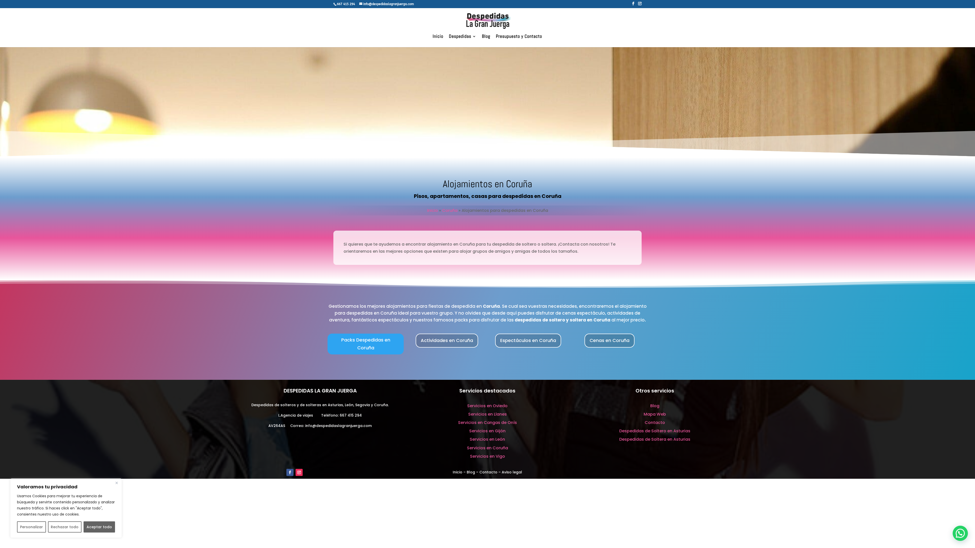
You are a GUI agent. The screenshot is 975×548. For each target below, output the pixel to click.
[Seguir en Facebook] (290, 472)
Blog (486, 37)
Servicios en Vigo (487, 456)
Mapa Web (655, 414)
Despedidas (460, 37)
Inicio (438, 37)
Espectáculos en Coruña (528, 340)
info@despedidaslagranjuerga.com (338, 425)
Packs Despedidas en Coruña (365, 344)
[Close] (116, 483)
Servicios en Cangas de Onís (487, 422)
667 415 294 (351, 415)
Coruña (450, 210)
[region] (66, 508)
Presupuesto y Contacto (519, 37)
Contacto (655, 422)
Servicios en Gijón (487, 431)
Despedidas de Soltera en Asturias (654, 439)
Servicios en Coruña (487, 448)
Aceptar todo (99, 526)
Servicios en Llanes (487, 414)
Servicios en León (487, 439)
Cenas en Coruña (609, 340)
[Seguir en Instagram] (299, 472)
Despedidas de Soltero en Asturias (654, 431)
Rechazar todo (64, 526)
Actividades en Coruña (447, 340)
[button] (960, 533)
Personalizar (31, 526)
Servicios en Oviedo (487, 406)
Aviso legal (512, 472)
